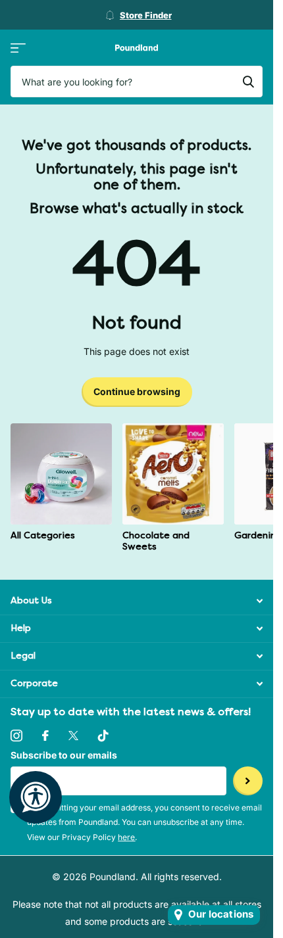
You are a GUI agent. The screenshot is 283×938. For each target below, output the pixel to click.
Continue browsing (136, 391)
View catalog (18, 47)
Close (137, 601)
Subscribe (248, 781)
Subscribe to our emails (64, 755)
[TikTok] (103, 735)
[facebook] (45, 735)
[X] (73, 735)
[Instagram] (16, 735)
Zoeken (248, 81)
